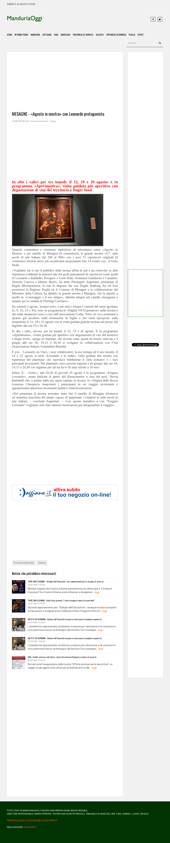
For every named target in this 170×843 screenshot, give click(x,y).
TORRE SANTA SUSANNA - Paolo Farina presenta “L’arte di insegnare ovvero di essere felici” (61, 600)
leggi (96, 592)
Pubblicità (40, 820)
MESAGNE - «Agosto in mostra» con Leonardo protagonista (58, 114)
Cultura (42, 562)
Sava (56, 34)
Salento (100, 34)
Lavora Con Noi (25, 820)
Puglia (132, 34)
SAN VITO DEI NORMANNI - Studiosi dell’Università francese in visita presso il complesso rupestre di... (65, 619)
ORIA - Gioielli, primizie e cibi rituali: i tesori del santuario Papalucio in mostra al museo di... (63, 657)
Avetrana (46, 34)
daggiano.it (30, 827)
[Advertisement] (94, 19)
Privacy (11, 820)
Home (9, 34)
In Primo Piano (21, 34)
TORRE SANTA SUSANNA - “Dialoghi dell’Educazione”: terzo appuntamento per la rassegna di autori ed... (66, 581)
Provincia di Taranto (83, 34)
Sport (141, 34)
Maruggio (65, 34)
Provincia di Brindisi (116, 34)
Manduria (35, 34)
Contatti (52, 820)
